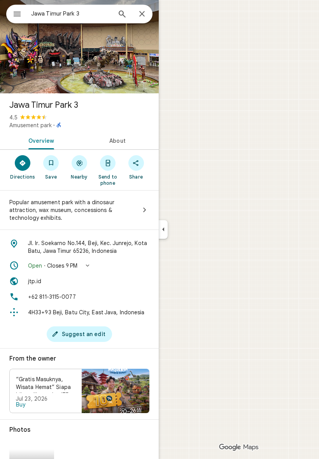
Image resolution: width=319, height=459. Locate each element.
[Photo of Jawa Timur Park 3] (79, 46)
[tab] (40, 140)
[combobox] (71, 13)
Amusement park (30, 125)
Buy (20, 404)
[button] (79, 265)
